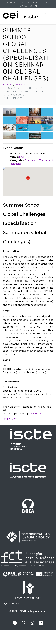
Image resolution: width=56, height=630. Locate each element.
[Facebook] (15, 623)
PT (36, 6)
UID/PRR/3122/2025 (23, 566)
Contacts (14, 603)
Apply (31, 413)
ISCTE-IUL (25, 157)
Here (38, 413)
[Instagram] (32, 623)
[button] (28, 178)
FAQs (4, 603)
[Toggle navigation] (49, 16)
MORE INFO (10, 419)
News (22, 2)
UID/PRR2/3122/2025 (40, 566)
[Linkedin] (41, 623)
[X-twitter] (24, 623)
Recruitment (35, 2)
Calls (48, 2)
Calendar (10, 2)
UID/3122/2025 (7, 566)
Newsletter (25, 6)
